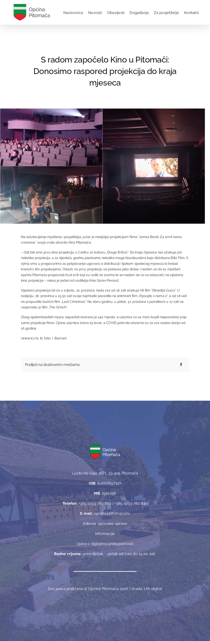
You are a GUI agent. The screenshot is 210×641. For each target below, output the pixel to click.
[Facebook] (181, 365)
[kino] (102, 110)
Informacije (105, 533)
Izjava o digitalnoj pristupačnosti (104, 543)
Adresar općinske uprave (105, 523)
